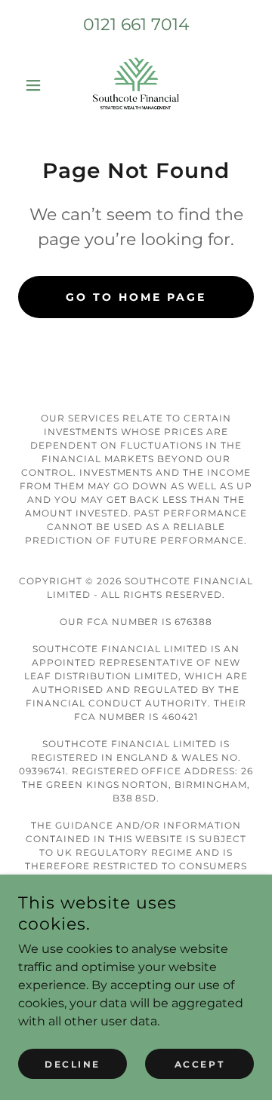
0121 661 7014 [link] (136, 24)
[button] (36, 85)
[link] (136, 85)
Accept (199, 1064)
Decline (72, 1064)
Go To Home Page (136, 297)
